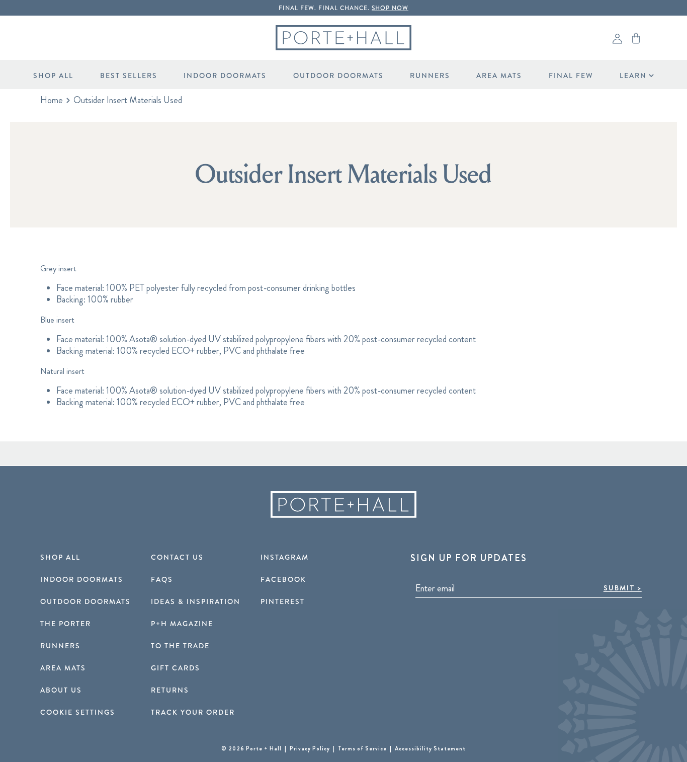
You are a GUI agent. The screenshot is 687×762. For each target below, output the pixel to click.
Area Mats (499, 75)
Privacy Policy (310, 748)
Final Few (571, 75)
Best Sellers (128, 75)
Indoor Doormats (225, 75)
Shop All (53, 75)
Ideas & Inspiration (195, 601)
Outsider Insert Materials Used (127, 100)
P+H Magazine (182, 624)
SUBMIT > (623, 588)
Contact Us (177, 557)
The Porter (65, 624)
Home (51, 100)
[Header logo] (343, 37)
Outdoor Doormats (338, 75)
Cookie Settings (77, 712)
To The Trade (180, 646)
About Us (61, 690)
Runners (430, 75)
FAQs (162, 579)
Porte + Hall (264, 748)
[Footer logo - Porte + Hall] (343, 504)
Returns (170, 690)
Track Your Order (193, 712)
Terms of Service (363, 748)
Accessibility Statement (430, 748)
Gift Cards (175, 668)
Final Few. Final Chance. (343, 8)
